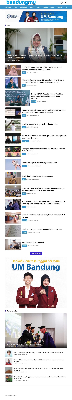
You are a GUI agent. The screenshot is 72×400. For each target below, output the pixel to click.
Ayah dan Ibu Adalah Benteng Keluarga (37, 176)
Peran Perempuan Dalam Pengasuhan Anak (39, 163)
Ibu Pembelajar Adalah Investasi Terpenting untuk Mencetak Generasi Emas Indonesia (41, 68)
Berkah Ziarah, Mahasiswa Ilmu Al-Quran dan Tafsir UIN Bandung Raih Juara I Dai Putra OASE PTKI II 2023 (43, 202)
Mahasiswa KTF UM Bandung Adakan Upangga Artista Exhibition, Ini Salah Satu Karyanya (39, 369)
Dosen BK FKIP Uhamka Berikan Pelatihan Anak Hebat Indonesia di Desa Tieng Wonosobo (47, 96)
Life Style (25, 166)
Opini (24, 85)
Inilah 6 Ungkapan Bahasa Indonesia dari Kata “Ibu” (42, 229)
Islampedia (25, 141)
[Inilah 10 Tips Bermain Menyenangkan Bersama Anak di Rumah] (13, 218)
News (8, 52)
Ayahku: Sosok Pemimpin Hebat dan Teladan (40, 124)
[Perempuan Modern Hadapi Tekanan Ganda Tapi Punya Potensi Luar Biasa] (36, 45)
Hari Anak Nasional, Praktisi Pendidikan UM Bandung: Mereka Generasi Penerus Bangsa (39, 361)
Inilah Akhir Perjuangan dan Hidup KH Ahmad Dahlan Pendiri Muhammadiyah (38, 352)
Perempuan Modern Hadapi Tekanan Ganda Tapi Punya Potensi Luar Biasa (34, 56)
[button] (62, 3)
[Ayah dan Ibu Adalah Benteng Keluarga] (13, 178)
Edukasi (34, 101)
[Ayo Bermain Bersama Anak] (13, 244)
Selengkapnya (36, 253)
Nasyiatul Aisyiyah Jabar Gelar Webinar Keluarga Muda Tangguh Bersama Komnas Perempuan (44, 111)
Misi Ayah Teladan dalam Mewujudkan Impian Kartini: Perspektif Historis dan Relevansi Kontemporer (43, 81)
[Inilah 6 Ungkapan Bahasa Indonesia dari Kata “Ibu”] (13, 231)
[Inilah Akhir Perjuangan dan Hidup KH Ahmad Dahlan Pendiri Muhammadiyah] (8, 353)
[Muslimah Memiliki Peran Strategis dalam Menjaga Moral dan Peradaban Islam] (13, 138)
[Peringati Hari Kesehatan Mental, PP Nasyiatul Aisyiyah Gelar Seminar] (13, 151)
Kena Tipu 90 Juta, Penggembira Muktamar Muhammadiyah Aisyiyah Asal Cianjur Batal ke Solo (40, 378)
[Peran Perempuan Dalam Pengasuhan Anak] (13, 164)
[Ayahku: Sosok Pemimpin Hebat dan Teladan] (13, 125)
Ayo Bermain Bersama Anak (33, 242)
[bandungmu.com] (21, 2)
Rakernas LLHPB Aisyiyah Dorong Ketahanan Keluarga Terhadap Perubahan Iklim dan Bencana (43, 189)
